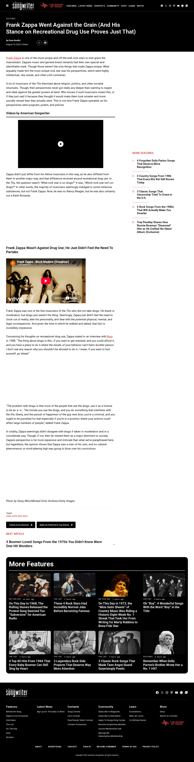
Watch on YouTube (168, 716)
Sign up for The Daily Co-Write (51, 711)
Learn (132, 6)
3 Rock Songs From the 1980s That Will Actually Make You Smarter (155, 210)
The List (58, 599)
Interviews (11, 720)
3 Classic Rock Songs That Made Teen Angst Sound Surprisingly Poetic (116, 664)
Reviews (10, 737)
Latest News (85, 6)
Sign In (87, 746)
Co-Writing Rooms (137, 720)
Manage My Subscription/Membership (110, 734)
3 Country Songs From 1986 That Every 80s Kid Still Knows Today (155, 179)
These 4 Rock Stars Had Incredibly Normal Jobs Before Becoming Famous (72, 607)
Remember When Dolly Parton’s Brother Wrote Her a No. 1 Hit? (163, 664)
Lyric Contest (74, 716)
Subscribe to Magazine (109, 711)
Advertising (54, 746)
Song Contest (74, 711)
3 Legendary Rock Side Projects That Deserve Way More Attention (72, 664)
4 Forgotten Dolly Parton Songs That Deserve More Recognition (156, 164)
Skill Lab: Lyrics (136, 716)
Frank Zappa (13, 58)
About (38, 746)
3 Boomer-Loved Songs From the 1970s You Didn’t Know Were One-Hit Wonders (54, 544)
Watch (140, 6)
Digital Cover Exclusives (17, 716)
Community (113, 6)
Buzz (110, 336)
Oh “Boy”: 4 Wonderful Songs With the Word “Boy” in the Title (163, 607)
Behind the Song (13, 711)
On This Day (15, 599)
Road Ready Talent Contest (80, 720)
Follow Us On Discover (19, 525)
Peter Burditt (14, 40)
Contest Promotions (77, 724)
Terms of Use (129, 746)
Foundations (135, 711)
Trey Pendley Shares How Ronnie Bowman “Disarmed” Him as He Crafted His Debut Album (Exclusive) (154, 227)
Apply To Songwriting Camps (111, 720)
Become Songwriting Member (112, 724)
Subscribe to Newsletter (109, 716)
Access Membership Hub (109, 729)
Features (71, 6)
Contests (99, 6)
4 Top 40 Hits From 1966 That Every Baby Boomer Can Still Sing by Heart (29, 664)
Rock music (23, 516)
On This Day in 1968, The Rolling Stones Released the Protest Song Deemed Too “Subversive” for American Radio (28, 611)
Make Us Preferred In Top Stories (54, 525)
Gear (8, 733)
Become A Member (106, 746)
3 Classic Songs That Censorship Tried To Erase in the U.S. (154, 195)
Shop (124, 6)
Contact (72, 746)
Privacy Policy (151, 746)
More (163, 706)
